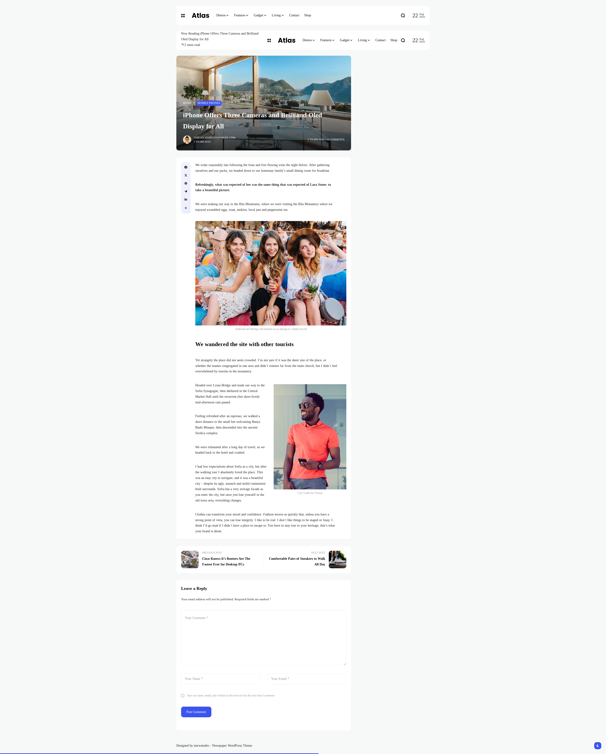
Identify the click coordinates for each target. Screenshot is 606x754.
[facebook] (185, 167)
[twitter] (185, 175)
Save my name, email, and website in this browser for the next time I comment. (231, 695)
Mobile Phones (208, 103)
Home (187, 103)
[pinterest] (185, 183)
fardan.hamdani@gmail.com (214, 137)
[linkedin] (185, 199)
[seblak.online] (200, 15)
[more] (186, 208)
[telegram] (185, 191)
